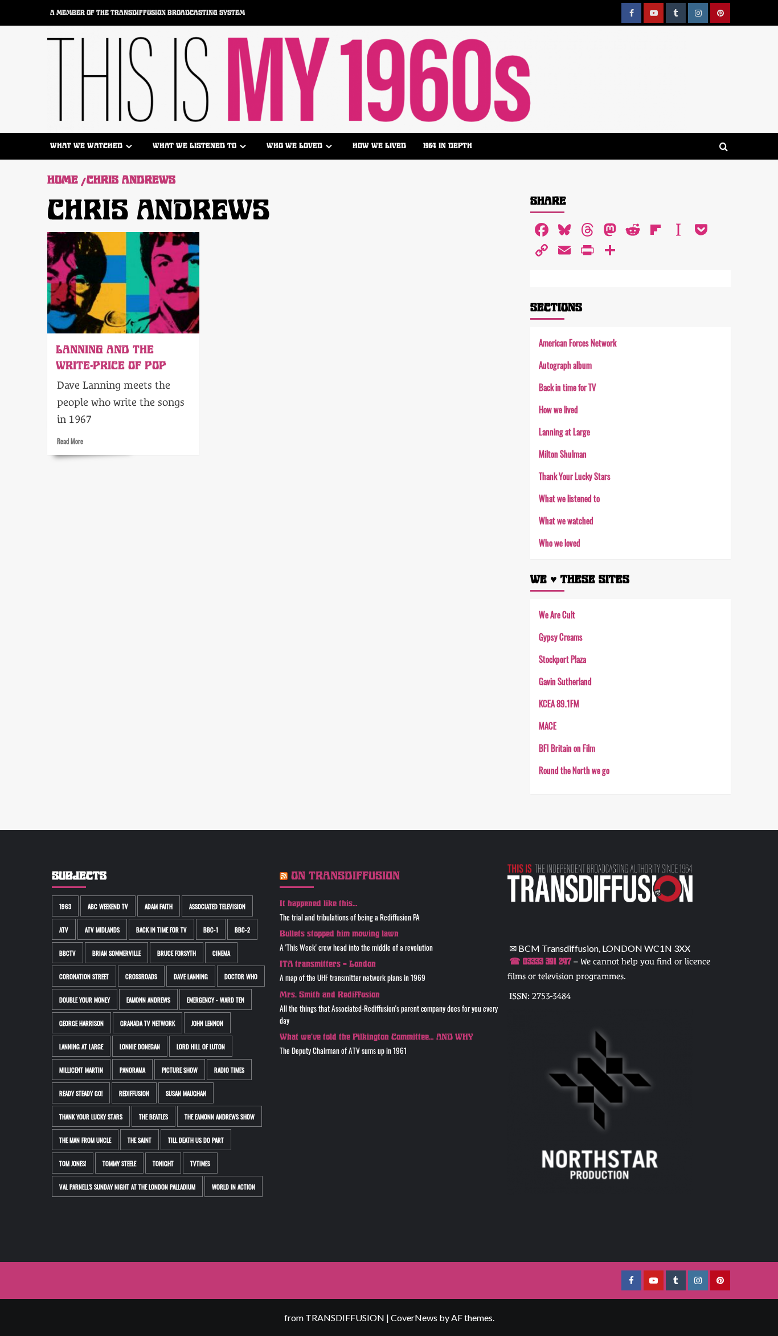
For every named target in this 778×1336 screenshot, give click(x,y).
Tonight (163, 1163)
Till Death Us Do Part (196, 1139)
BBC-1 (210, 929)
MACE (547, 725)
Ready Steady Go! (81, 1093)
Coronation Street (84, 976)
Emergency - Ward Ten (215, 999)
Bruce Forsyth (176, 953)
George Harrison (81, 1023)
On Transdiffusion (345, 875)
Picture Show (180, 1069)
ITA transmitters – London (328, 964)
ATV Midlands (102, 929)
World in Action (233, 1186)
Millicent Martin (81, 1069)
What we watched (86, 145)
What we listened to (194, 145)
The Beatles (153, 1116)
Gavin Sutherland (565, 680)
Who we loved (294, 145)
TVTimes (200, 1163)
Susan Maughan (186, 1093)
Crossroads (141, 976)
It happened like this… (319, 904)
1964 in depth (447, 145)
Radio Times (229, 1069)
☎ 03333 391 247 (540, 961)
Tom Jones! (72, 1163)
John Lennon (207, 1023)
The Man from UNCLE (85, 1139)
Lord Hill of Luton (201, 1046)
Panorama (132, 1069)
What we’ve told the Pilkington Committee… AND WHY (376, 1037)
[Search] (723, 147)
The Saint (139, 1139)
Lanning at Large (564, 431)
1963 (65, 906)
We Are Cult (557, 614)
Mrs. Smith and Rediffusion (330, 995)
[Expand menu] (129, 146)
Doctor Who (240, 976)
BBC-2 (242, 929)
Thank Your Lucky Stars (575, 475)
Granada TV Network (147, 1023)
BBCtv (67, 953)
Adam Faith (159, 906)
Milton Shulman (563, 453)
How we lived (379, 145)
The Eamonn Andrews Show (220, 1116)
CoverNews (414, 1317)
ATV (63, 929)
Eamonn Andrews (148, 999)
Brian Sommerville (116, 953)
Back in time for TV (567, 386)
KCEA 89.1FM (559, 703)
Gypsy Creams (561, 636)
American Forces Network (577, 342)
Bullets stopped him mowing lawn (339, 934)
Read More (70, 440)
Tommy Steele (119, 1163)
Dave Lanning (191, 976)
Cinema (221, 953)
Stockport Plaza (562, 658)
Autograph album (565, 364)
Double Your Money (84, 999)
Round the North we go (574, 769)
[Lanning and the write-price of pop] (123, 282)
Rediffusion (134, 1093)
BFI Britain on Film (567, 747)
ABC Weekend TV (108, 906)
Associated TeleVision (217, 906)
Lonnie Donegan (140, 1046)
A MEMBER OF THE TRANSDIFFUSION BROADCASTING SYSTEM (147, 13)
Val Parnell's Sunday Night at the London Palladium (127, 1186)
